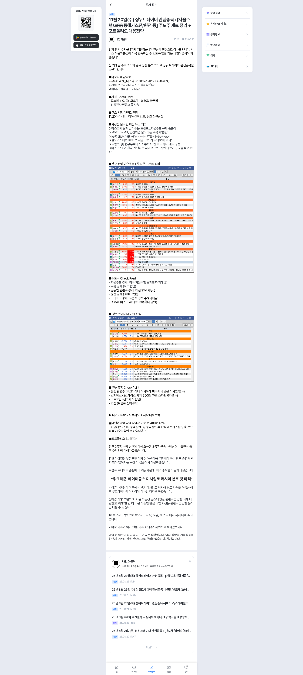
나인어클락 (121, 39)
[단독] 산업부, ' (118, 136)
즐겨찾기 (189, 561)
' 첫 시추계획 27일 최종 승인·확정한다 (152, 136)
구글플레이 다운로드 (88, 37)
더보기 (149, 647)
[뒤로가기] (111, 5)
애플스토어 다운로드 (88, 45)
